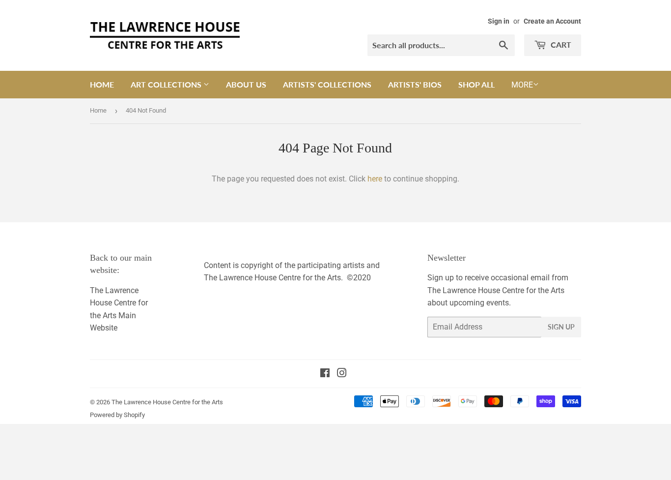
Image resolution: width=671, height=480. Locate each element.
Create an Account (552, 21)
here (374, 178)
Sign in (498, 21)
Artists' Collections (327, 84)
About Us (246, 84)
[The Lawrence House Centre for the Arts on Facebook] (325, 374)
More (522, 85)
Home (102, 84)
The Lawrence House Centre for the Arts (167, 402)
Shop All (476, 84)
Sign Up (561, 327)
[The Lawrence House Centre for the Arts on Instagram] (342, 374)
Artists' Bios (415, 84)
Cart (560, 44)
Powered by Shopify (117, 415)
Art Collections (167, 84)
